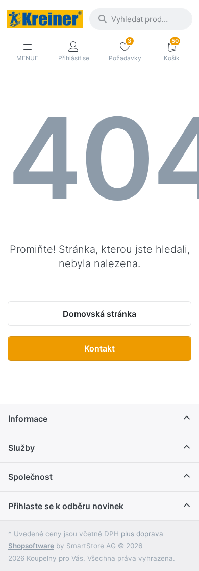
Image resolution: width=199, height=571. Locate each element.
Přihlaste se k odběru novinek (65, 506)
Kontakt (99, 348)
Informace (27, 418)
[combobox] (140, 19)
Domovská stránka (99, 314)
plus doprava (142, 534)
